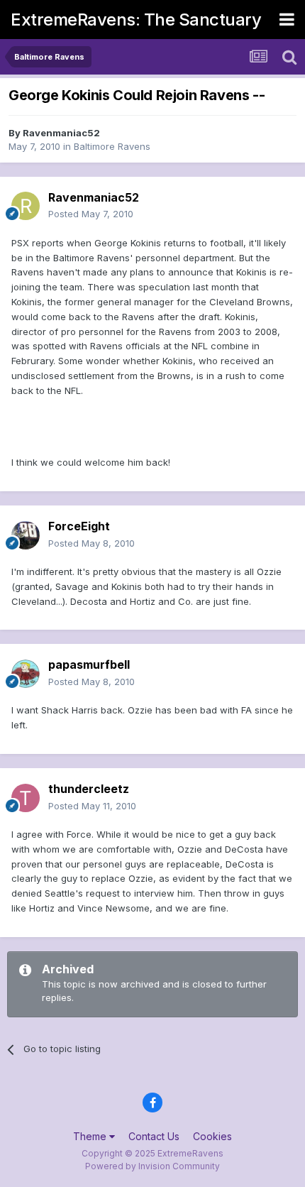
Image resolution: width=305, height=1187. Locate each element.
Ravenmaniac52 (61, 132)
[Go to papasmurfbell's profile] (25, 674)
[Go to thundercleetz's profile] (25, 798)
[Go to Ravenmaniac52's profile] (25, 206)
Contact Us (153, 1136)
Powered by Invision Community (152, 1166)
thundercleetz (88, 789)
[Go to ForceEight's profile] (25, 535)
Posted (90, 213)
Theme (91, 1136)
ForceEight (79, 526)
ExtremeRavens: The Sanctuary (136, 19)
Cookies (212, 1136)
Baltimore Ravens (112, 146)
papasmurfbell (89, 664)
